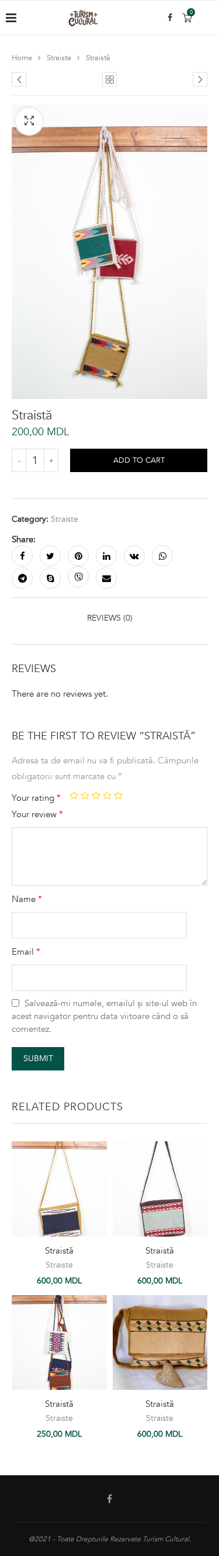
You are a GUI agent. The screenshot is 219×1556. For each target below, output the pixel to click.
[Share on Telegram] (22, 577)
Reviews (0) (110, 618)
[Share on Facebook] (22, 555)
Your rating (36, 798)
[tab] (109, 618)
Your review (37, 814)
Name (27, 899)
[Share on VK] (134, 555)
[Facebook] (170, 18)
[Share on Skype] (50, 577)
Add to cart (139, 460)
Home (22, 58)
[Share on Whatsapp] (162, 555)
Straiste (59, 58)
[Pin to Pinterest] (78, 555)
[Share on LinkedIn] (106, 555)
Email (26, 952)
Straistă (59, 1250)
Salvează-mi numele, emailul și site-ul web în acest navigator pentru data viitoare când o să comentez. (104, 1016)
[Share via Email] (106, 577)
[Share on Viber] (78, 576)
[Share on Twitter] (50, 555)
